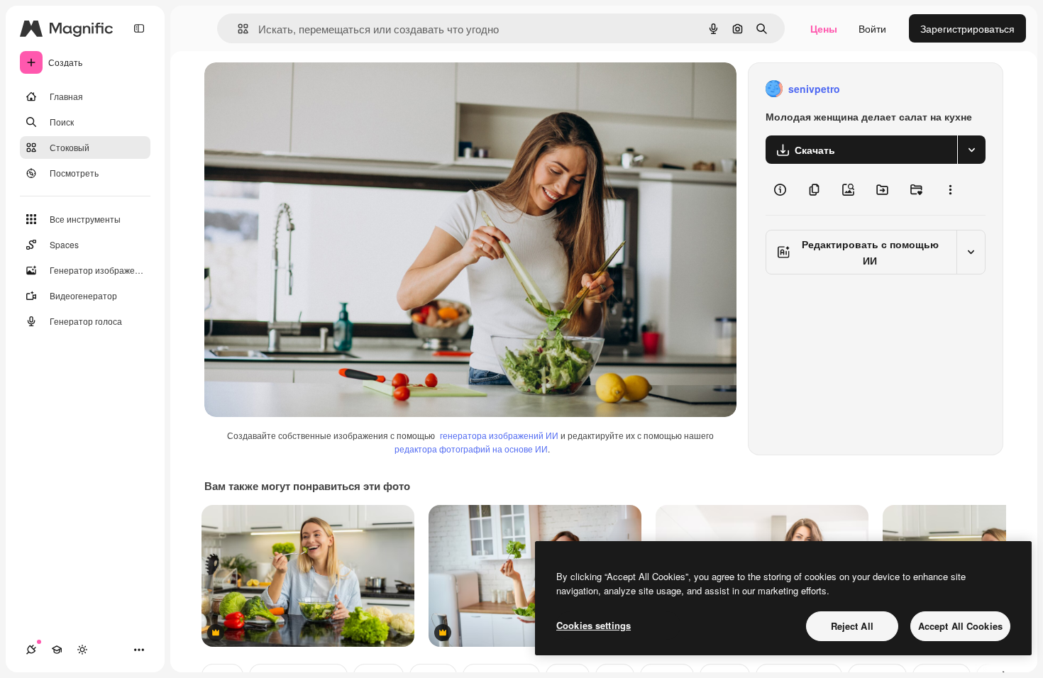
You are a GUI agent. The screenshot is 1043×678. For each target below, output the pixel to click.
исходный (299, 89)
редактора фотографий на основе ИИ (471, 449)
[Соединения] (31, 649)
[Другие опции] (950, 189)
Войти (872, 28)
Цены (823, 28)
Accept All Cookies (960, 626)
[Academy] (56, 649)
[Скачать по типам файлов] (971, 149)
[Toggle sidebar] (139, 28)
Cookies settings (593, 625)
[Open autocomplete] (237, 28)
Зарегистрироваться (967, 28)
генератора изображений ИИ (499, 435)
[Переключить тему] (82, 649)
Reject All (852, 626)
